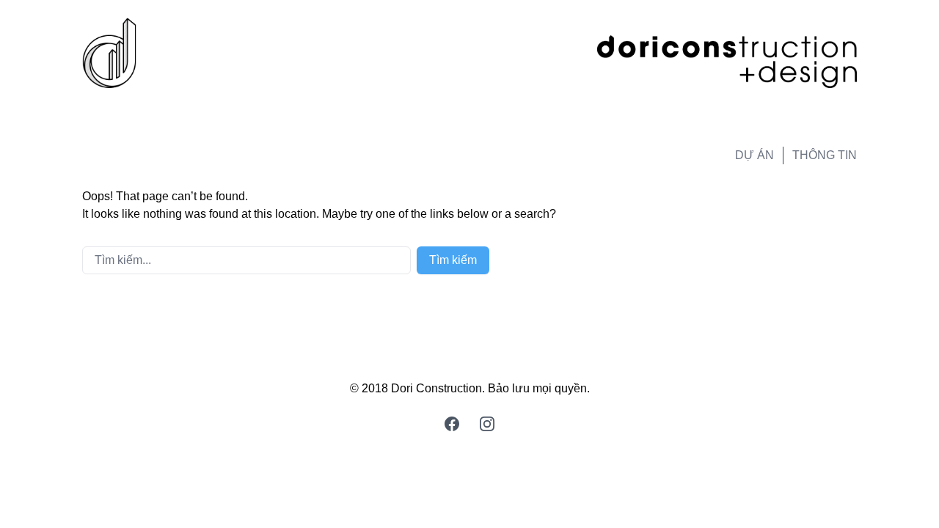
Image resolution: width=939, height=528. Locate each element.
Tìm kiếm (453, 260)
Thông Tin (824, 155)
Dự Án (754, 155)
